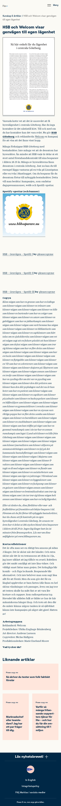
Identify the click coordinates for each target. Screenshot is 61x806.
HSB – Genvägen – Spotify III (19, 292)
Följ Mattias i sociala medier (30, 792)
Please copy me (12, 673)
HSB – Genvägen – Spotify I (18, 254)
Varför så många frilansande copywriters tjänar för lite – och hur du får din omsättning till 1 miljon (45, 718)
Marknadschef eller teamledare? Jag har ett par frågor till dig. (14, 723)
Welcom (39, 136)
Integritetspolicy (30, 786)
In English (30, 780)
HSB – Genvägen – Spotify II (18, 273)
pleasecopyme (45, 254)
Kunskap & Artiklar (12, 16)
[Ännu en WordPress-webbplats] (5, 9)
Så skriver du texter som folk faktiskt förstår (28, 679)
